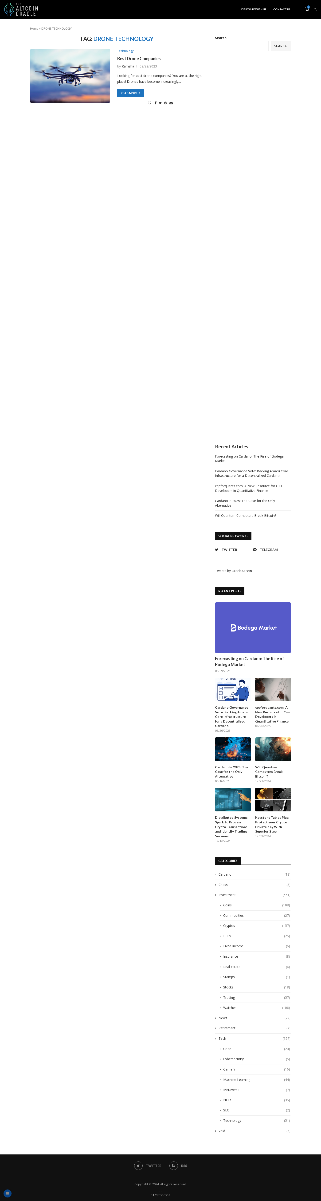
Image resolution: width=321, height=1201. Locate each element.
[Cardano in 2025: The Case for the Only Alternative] (233, 749)
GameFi (256, 1069)
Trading (256, 997)
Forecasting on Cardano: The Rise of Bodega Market (249, 661)
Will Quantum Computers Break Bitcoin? (245, 515)
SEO (256, 1110)
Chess (254, 884)
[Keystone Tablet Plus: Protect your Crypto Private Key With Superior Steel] (273, 799)
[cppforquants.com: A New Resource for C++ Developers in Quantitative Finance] (273, 689)
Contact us (281, 9)
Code (256, 1049)
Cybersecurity (256, 1059)
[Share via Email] (171, 103)
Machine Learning (256, 1079)
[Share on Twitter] (160, 103)
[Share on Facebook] (156, 103)
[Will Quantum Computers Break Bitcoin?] (273, 749)
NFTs (256, 1100)
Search (221, 38)
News (254, 1018)
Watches (256, 1007)
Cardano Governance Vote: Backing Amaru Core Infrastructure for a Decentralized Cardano (251, 473)
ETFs (256, 936)
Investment (254, 895)
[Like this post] (149, 103)
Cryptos (256, 925)
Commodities (256, 915)
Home (34, 28)
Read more (129, 93)
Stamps (256, 977)
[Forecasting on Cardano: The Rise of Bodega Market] (253, 627)
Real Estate (256, 966)
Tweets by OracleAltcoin (233, 571)
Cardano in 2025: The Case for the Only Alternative (231, 771)
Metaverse (256, 1089)
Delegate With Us (253, 9)
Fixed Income (256, 946)
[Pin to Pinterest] (165, 103)
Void (254, 1131)
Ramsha (128, 66)
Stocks (256, 987)
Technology (125, 51)
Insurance (256, 956)
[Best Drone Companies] (70, 76)
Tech (254, 1038)
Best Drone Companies (139, 58)
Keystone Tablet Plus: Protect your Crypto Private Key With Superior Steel (272, 824)
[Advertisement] (253, 247)
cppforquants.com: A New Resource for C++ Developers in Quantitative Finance (248, 488)
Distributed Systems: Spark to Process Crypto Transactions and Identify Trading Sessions (231, 826)
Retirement (254, 1028)
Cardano (254, 874)
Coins (256, 905)
